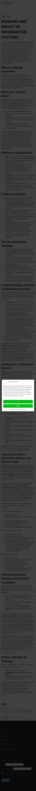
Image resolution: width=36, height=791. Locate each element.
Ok (18, 401)
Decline (18, 406)
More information (15, 409)
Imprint (24, 409)
